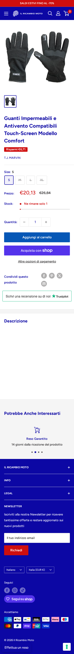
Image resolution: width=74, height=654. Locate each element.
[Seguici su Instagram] (15, 590)
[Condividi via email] (44, 284)
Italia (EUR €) (37, 569)
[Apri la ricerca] (50, 13)
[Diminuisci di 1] (24, 222)
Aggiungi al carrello (37, 237)
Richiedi (16, 550)
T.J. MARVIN (12, 158)
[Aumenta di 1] (46, 222)
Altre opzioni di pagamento (37, 261)
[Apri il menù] (6, 13)
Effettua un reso (16, 647)
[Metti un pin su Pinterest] (52, 276)
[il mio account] (58, 13)
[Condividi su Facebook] (44, 276)
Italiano (10, 569)
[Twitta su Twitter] (59, 276)
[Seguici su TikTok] (22, 590)
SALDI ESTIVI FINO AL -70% (37, 3)
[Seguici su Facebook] (7, 590)
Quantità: (10, 222)
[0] (66, 13)
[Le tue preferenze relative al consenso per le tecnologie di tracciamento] (67, 647)
